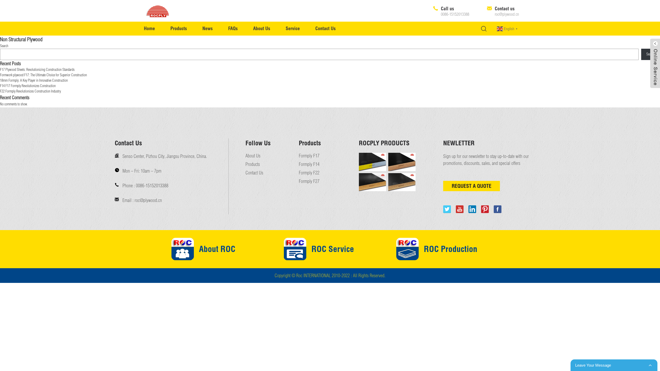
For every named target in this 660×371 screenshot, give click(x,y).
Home (149, 28)
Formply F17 (309, 156)
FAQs (233, 28)
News (207, 28)
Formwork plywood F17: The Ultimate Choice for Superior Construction (43, 75)
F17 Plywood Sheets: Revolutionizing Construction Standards (37, 69)
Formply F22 (309, 173)
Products (178, 28)
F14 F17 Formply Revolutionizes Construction (28, 85)
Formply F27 (309, 181)
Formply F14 (309, 164)
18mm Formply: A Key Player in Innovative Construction (34, 80)
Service (293, 28)
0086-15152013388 (455, 14)
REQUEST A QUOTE (471, 186)
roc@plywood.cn (507, 14)
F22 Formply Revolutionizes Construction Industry (30, 91)
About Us (261, 28)
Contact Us (325, 28)
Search (4, 46)
